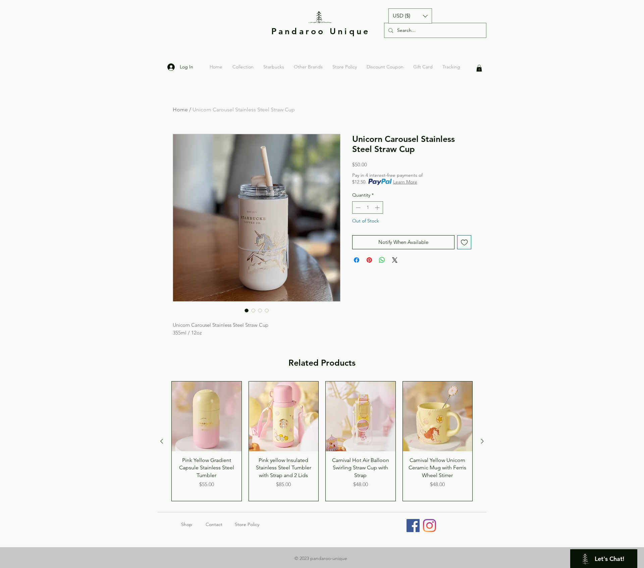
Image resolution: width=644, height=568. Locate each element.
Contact (214, 524)
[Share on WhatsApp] (382, 260)
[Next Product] (482, 441)
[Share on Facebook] (357, 260)
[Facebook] (413, 525)
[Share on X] (395, 260)
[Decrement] (357, 207)
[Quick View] (206, 416)
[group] (322, 441)
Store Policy (247, 524)
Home (180, 109)
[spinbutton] (368, 207)
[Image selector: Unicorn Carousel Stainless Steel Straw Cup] (246, 310)
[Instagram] (429, 525)
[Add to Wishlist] (464, 242)
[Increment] (378, 207)
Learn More (405, 182)
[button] (410, 15)
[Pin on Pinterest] (369, 260)
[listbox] (410, 15)
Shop (193, 524)
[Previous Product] (162, 441)
